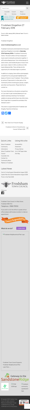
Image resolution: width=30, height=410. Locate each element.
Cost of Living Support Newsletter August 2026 (14, 172)
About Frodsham (5, 144)
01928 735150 (14, 206)
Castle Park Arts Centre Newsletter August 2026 (14, 174)
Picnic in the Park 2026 (7, 177)
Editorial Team (19, 33)
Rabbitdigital (9, 403)
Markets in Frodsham (7, 162)
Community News (6, 160)
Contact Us (4, 158)
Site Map (17, 153)
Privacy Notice (19, 149)
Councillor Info (5, 156)
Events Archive (4, 35)
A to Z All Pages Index (21, 151)
